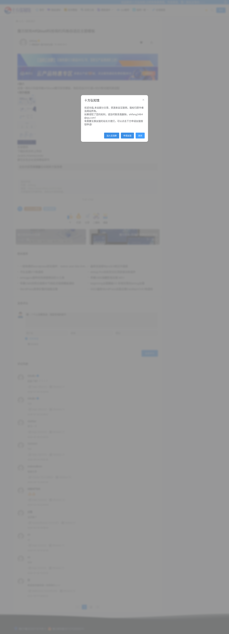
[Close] (143, 99)
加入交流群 (112, 135)
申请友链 (127, 135)
